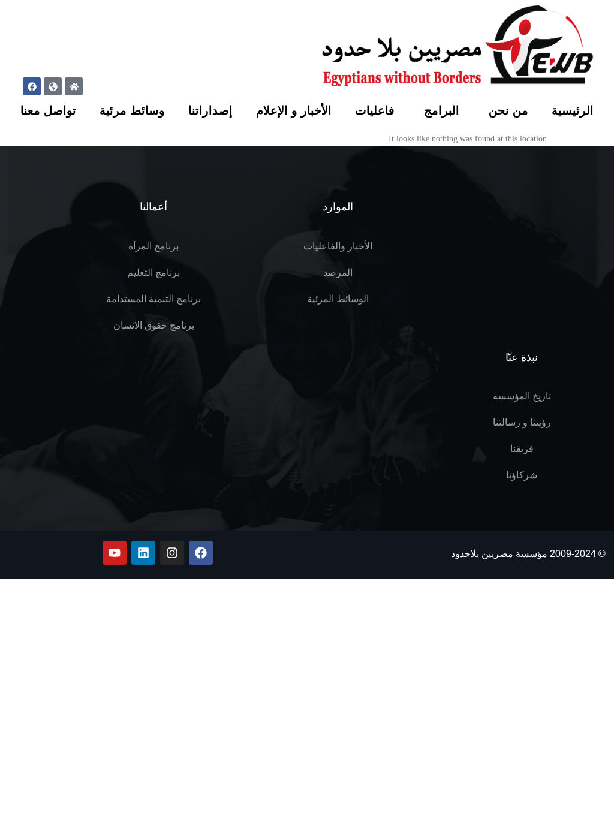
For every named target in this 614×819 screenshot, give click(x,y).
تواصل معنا (48, 110)
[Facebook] (32, 86)
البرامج (441, 110)
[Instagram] (172, 553)
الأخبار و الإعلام (294, 110)
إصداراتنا (210, 110)
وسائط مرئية (132, 110)
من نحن (508, 110)
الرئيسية (573, 110)
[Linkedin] (143, 553)
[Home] (74, 86)
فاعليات (375, 110)
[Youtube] (115, 553)
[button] (11, 85)
